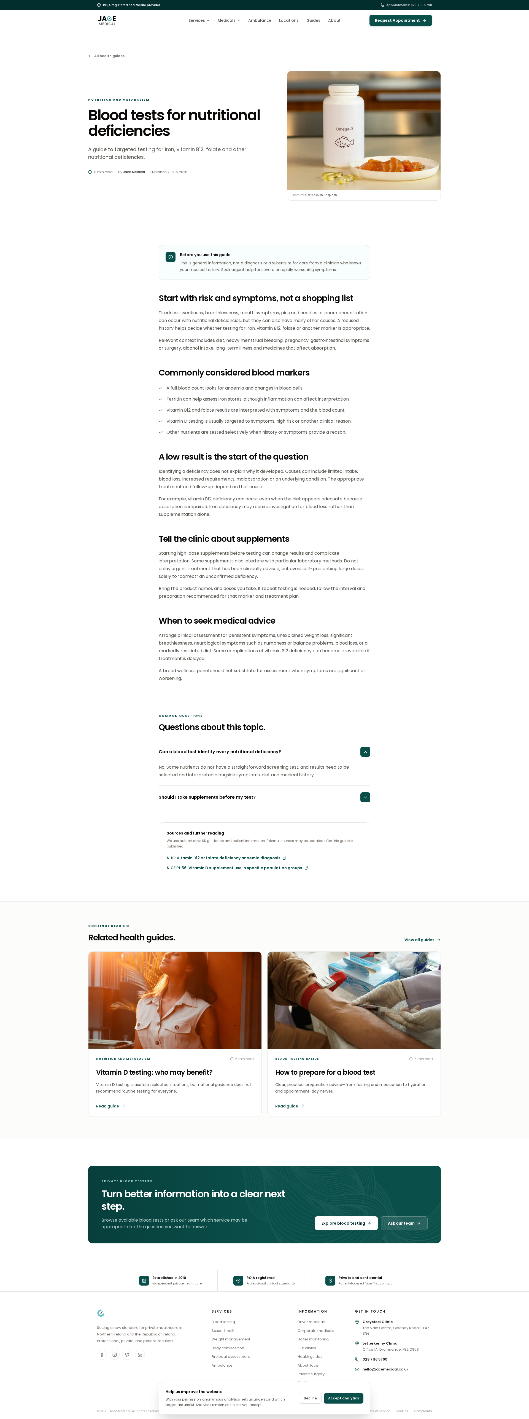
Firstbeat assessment (231, 1356)
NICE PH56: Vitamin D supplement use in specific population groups (234, 868)
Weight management (231, 1339)
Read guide (107, 1106)
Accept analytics (343, 1398)
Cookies (402, 1411)
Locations (289, 20)
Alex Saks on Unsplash (321, 195)
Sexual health (224, 1330)
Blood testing (223, 1321)
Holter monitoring (313, 1339)
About (334, 20)
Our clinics (307, 1348)
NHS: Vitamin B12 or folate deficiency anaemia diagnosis (223, 858)
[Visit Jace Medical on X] (127, 1355)
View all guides (419, 940)
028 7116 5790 (375, 1359)
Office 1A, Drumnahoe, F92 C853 (391, 1346)
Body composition (228, 1348)
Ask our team (401, 1223)
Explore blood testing (343, 1223)
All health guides (109, 56)
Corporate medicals (316, 1330)
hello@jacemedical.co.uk (385, 1369)
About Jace (308, 1365)
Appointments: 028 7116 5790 (409, 5)
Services (196, 20)
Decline (310, 1398)
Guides (313, 20)
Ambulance (259, 20)
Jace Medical (134, 172)
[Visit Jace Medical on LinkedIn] (140, 1355)
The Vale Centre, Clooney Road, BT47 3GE (396, 1327)
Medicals (227, 20)
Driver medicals (312, 1321)
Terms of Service (377, 1411)
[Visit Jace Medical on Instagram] (115, 1355)
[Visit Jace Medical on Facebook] (102, 1355)
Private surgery (311, 1374)
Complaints (423, 1411)
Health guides (310, 1356)
